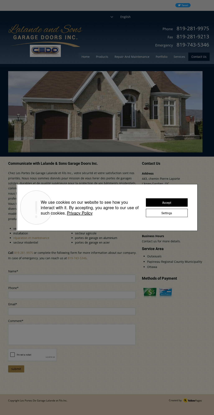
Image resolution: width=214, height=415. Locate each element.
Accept (166, 202)
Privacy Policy (80, 213)
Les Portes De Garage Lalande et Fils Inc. (43, 400)
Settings (166, 213)
